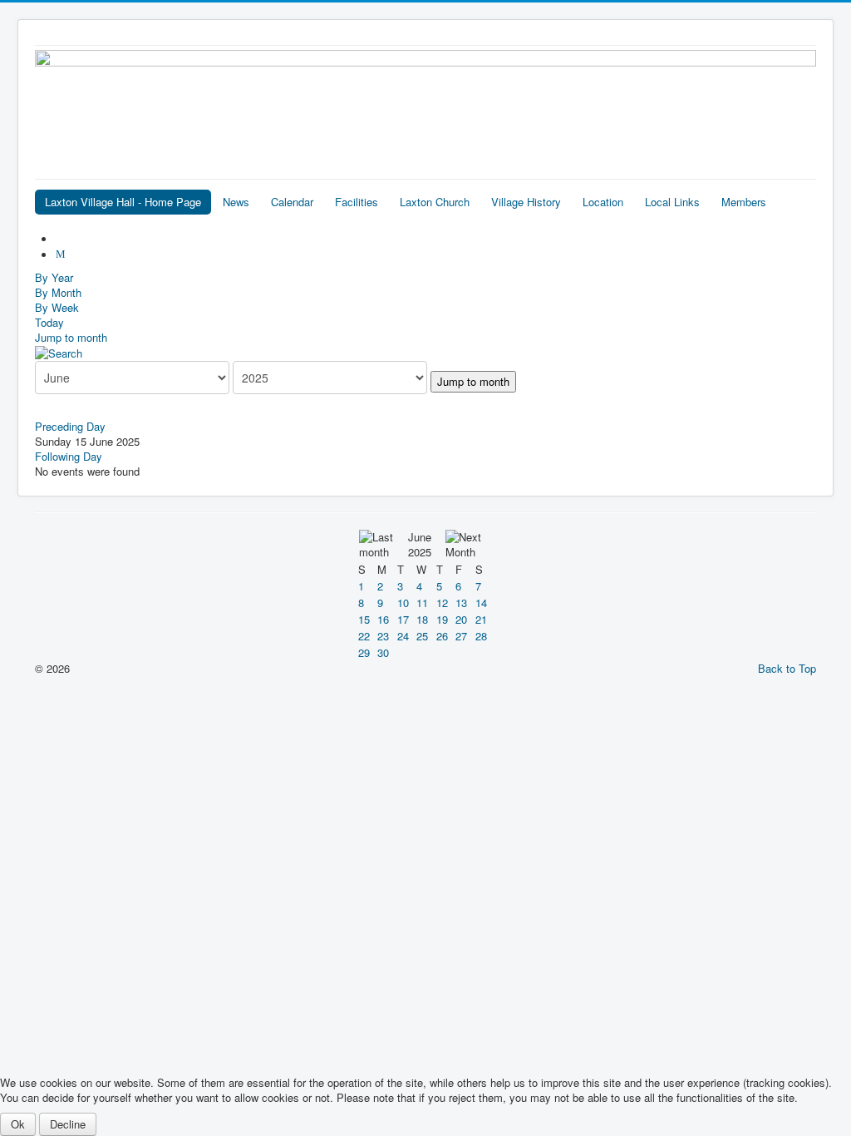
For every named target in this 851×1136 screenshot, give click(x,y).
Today (49, 322)
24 (403, 636)
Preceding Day (70, 426)
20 (461, 619)
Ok (18, 1124)
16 (383, 619)
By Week (57, 307)
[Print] (63, 239)
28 (481, 636)
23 (383, 636)
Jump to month (71, 337)
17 (403, 619)
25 (422, 636)
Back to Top (787, 668)
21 (481, 619)
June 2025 (419, 544)
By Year (54, 277)
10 (403, 602)
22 (364, 636)
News (236, 202)
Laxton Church (435, 202)
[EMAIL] (63, 255)
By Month (58, 292)
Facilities (356, 202)
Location (603, 202)
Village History (526, 202)
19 (442, 619)
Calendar (292, 202)
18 (422, 619)
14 (481, 602)
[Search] (58, 352)
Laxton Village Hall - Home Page (123, 202)
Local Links (672, 202)
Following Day (68, 456)
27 (461, 636)
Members (743, 202)
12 (442, 602)
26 (442, 636)
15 (364, 619)
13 (461, 602)
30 (383, 652)
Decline (68, 1124)
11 (422, 602)
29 (364, 652)
